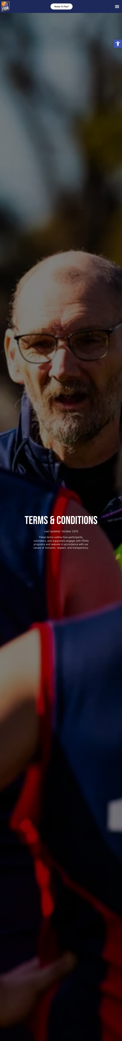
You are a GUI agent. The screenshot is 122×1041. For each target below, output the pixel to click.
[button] (118, 44)
